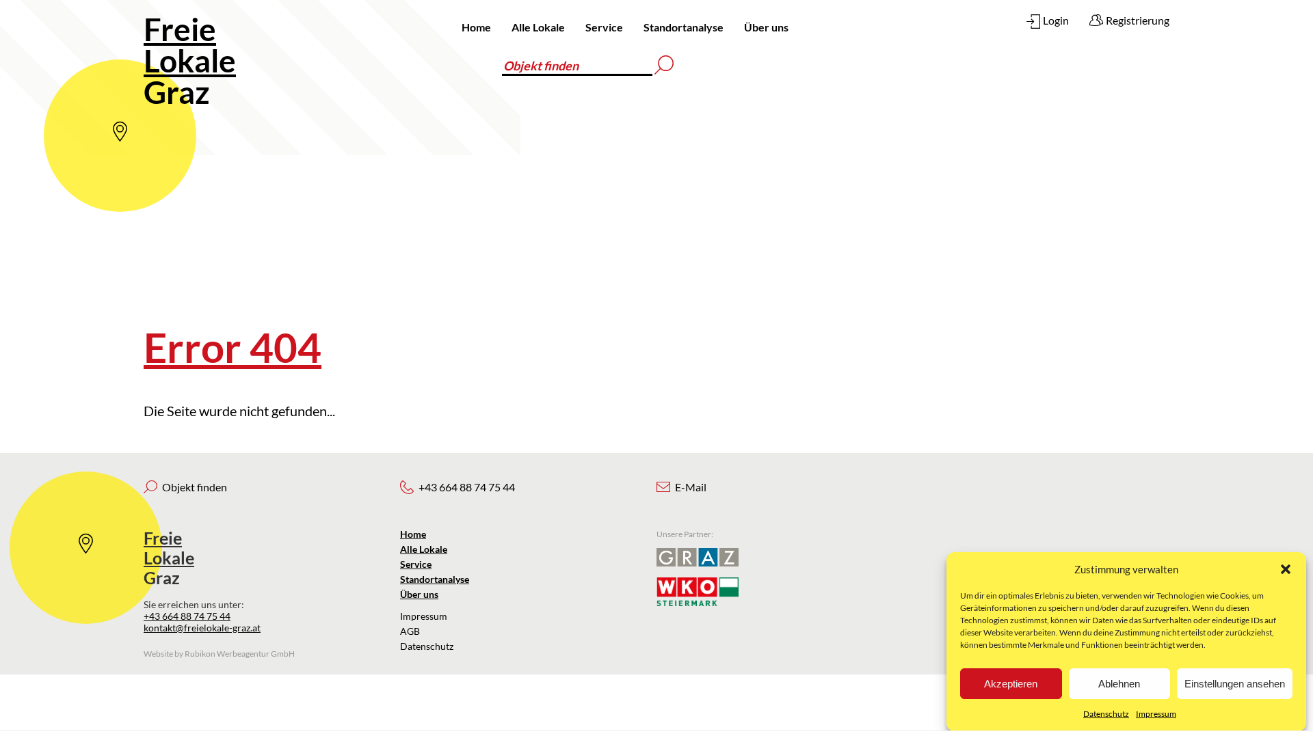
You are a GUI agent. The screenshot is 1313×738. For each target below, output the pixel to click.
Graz (190, 60)
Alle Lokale (538, 26)
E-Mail (690, 486)
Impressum (1156, 714)
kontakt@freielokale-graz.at (202, 627)
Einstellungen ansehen (1234, 683)
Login (1056, 20)
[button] (1285, 569)
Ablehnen (1119, 683)
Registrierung (1137, 20)
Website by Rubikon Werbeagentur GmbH (219, 653)
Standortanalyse (684, 26)
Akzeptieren (1010, 683)
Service (604, 26)
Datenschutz (1106, 714)
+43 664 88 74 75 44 (187, 616)
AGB (410, 631)
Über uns (766, 26)
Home (476, 26)
